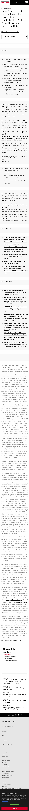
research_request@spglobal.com (11, 640)
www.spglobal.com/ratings (14, 600)
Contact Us (4, 740)
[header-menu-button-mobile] (26, 2)
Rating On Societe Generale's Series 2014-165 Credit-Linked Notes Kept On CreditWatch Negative (15, 344)
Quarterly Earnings (6, 764)
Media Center (5, 731)
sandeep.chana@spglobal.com (11, 660)
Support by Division (6, 773)
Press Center (5, 756)
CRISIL (3, 735)
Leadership (4, 786)
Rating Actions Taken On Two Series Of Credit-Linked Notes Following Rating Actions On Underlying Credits (15, 138)
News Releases (5, 762)
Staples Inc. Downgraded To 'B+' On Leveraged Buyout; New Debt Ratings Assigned (15, 150)
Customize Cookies (14, 804)
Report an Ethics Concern (7, 775)
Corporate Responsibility (7, 784)
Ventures (4, 754)
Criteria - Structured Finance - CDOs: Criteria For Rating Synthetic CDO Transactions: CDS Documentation (15, 269)
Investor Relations (6, 760)
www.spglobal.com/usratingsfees (13, 613)
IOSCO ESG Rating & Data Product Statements (11, 788)
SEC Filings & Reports (6, 766)
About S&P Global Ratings (7, 726)
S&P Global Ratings (8, 721)
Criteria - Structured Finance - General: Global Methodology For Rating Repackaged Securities (15, 249)
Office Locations (5, 777)
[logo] (5, 2)
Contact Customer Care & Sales (8, 771)
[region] (14, 800)
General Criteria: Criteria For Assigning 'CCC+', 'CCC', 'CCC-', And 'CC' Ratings (15, 256)
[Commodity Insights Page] (16, 715)
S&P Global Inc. (7, 744)
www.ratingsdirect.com (21, 602)
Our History (4, 752)
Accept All (14, 808)
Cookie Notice (5, 801)
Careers (4, 782)
